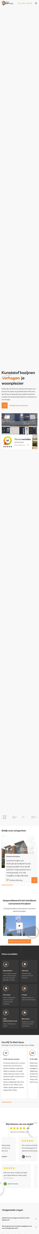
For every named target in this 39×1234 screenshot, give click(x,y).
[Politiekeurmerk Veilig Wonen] (35, 817)
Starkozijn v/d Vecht (9, 389)
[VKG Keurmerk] (25, 817)
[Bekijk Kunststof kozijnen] (34, 880)
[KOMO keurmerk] (5, 817)
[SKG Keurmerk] (15, 817)
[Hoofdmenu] (36, 3)
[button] (19, 926)
